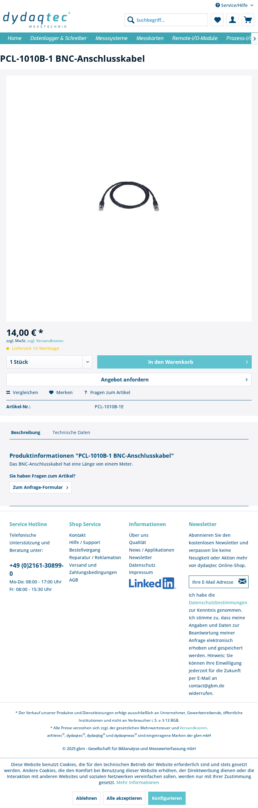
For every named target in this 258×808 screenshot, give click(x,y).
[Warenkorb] (248, 20)
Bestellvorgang (84, 550)
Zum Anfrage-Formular (38, 487)
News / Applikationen (151, 550)
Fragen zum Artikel (109, 392)
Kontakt (77, 535)
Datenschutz (142, 565)
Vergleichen (25, 392)
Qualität (137, 542)
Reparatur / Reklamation (95, 557)
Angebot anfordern (125, 379)
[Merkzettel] (217, 20)
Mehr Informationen (137, 782)
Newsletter (140, 557)
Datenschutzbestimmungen (218, 602)
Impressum (141, 572)
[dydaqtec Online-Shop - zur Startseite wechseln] (36, 20)
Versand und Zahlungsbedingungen (93, 569)
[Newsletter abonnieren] (242, 582)
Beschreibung (25, 432)
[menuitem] (166, 20)
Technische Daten (71, 432)
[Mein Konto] (232, 20)
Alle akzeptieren (124, 798)
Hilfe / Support (84, 542)
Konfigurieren (167, 798)
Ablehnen (86, 798)
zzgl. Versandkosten (45, 340)
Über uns (139, 535)
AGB (73, 580)
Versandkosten (193, 728)
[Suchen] (130, 20)
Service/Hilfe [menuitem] (234, 5)
